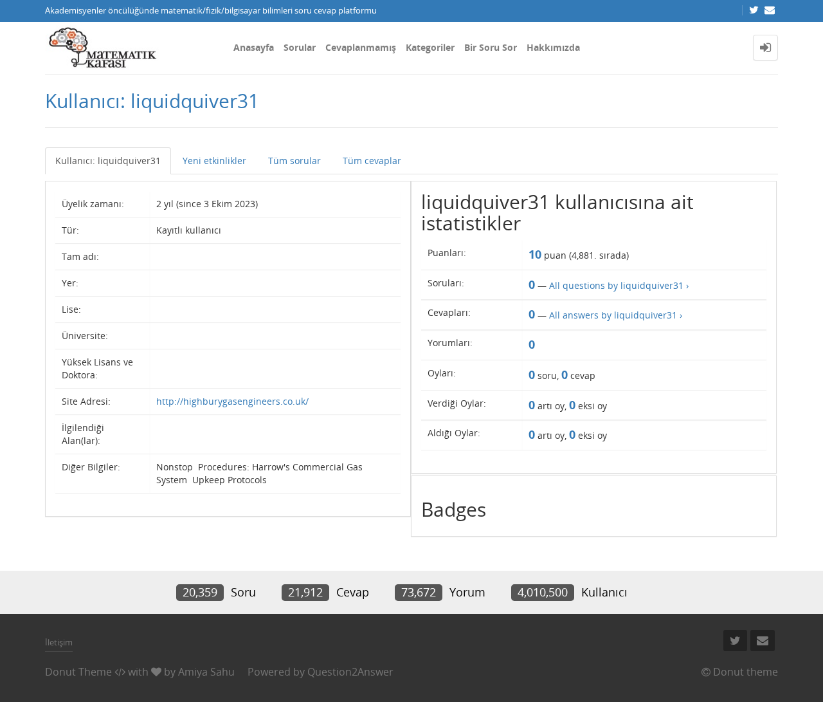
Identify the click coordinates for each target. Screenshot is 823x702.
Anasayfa (253, 47)
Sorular (300, 47)
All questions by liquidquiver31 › (619, 285)
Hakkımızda (553, 47)
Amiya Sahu (206, 672)
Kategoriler (430, 47)
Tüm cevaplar (372, 160)
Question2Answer (350, 672)
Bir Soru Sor (490, 47)
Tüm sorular (294, 160)
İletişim (59, 642)
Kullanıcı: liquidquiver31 (108, 160)
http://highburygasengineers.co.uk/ (232, 401)
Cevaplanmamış (360, 47)
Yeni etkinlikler (214, 160)
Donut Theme (78, 672)
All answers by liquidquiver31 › (615, 315)
